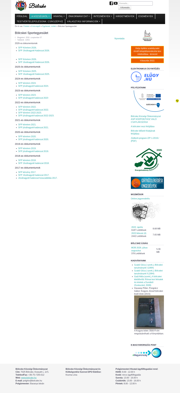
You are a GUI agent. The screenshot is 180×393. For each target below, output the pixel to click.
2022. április (137, 227)
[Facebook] (111, 3)
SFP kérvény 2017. (27, 172)
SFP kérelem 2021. (27, 124)
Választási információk (82, 21)
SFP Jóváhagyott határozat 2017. (33, 175)
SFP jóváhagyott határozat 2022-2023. (36, 115)
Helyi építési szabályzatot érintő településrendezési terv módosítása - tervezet (147, 51)
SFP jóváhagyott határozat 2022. (33, 110)
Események (145, 16)
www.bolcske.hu (29, 378)
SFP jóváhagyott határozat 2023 (33, 98)
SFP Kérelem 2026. (27, 48)
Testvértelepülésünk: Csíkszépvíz (40, 21)
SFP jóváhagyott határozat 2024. (33, 86)
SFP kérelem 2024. (27, 83)
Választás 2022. (147, 60)
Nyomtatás (119, 38)
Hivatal (58, 16)
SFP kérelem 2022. (27, 107)
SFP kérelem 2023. (27, 95)
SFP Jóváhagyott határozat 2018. (33, 163)
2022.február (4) (138, 233)
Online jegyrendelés (140, 198)
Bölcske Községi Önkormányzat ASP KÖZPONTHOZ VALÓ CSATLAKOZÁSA (146, 119)
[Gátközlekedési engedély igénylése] (147, 182)
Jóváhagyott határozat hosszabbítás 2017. (37, 178)
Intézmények (102, 16)
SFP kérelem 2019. (27, 148)
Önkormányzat (78, 16)
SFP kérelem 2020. (27, 136)
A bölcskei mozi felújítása (142, 126)
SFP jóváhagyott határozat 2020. (33, 139)
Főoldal (22, 16)
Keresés (126, 7)
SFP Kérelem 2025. (27, 71)
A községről (39, 16)
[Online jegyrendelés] (147, 211)
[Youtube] (116, 3)
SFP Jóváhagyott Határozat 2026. (34, 50)
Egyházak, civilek (49, 26)
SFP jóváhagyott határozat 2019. (33, 151)
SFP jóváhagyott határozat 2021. (33, 127)
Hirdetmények (125, 16)
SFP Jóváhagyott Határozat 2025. (34, 74)
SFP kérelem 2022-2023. (30, 113)
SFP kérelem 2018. (27, 160)
